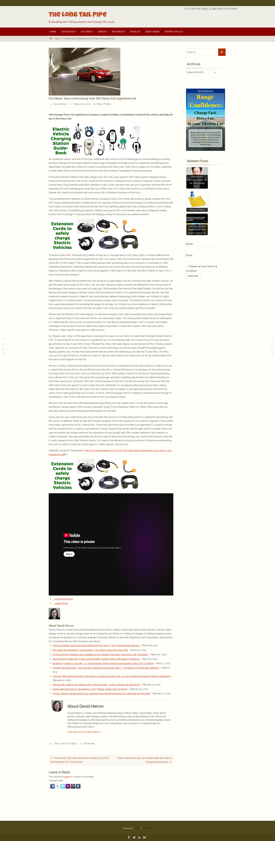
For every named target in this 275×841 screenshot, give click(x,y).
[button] (52, 787)
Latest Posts (61, 603)
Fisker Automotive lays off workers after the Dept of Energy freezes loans (144, 760)
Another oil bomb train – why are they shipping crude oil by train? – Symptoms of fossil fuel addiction (105, 667)
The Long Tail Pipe (78, 15)
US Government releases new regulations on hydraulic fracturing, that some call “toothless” (100, 654)
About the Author (63, 599)
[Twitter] (3, 343)
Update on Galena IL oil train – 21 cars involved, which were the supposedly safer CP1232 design (103, 663)
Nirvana (137, 828)
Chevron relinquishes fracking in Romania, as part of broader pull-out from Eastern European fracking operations (111, 676)
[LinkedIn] (3, 352)
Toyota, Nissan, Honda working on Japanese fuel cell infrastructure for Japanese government (101, 693)
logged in (68, 776)
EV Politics (71, 743)
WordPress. (147, 828)
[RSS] (3, 348)
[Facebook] (3, 339)
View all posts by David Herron (85, 732)
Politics (107, 104)
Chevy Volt (59, 743)
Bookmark (89, 743)
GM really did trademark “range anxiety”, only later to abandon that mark (90, 650)
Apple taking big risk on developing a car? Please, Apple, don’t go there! (89, 689)
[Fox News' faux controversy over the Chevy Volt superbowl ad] (84, 94)
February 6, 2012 (82, 104)
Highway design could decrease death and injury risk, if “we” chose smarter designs (96, 645)
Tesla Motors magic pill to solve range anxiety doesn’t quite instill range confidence (96, 659)
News (57, 38)
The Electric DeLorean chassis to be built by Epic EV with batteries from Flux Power (79, 760)
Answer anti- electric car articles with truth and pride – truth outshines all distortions (96, 684)
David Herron (60, 104)
